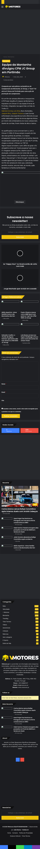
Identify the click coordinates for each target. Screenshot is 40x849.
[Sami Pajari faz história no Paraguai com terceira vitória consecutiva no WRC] (7, 521)
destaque (20, 202)
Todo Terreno (7, 621)
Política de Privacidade (26, 833)
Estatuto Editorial (15, 836)
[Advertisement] (20, 31)
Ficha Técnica (26, 836)
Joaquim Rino (6, 113)
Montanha (11, 57)
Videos (5, 624)
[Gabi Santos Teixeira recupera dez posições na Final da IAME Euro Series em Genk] (7, 530)
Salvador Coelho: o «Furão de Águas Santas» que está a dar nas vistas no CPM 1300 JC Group (10, 338)
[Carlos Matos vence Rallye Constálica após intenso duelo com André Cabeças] (6, 711)
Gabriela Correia (7, 111)
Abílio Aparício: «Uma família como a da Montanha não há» (9, 314)
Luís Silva (17, 111)
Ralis (4, 606)
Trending (5, 618)
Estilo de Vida (7, 643)
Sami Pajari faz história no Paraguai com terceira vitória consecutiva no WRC (24, 521)
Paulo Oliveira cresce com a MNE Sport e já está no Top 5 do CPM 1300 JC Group (28, 315)
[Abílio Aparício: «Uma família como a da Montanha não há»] (10, 306)
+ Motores (6, 612)
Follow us (5, 693)
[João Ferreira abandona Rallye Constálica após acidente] (7, 539)
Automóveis (6, 628)
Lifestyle (5, 631)
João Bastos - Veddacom (21, 830)
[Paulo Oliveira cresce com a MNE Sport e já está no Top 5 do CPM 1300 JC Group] (29, 306)
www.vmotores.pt (23, 687)
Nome (4, 384)
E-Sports (5, 640)
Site (3, 400)
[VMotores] (12, 6)
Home (5, 57)
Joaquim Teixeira (17, 113)
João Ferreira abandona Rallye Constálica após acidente (25, 538)
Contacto (15, 833)
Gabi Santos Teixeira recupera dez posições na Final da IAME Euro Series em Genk (26, 530)
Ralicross (5, 634)
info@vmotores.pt (22, 685)
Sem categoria (7, 637)
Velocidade (6, 609)
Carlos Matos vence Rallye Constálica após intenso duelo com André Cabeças (20, 510)
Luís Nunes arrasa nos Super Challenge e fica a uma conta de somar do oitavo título (29, 338)
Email (4, 392)
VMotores (7, 77)
